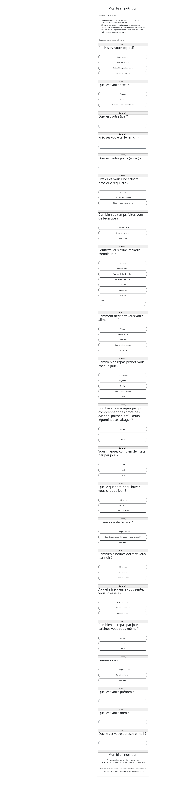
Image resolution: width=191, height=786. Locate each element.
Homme (123, 99)
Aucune (123, 192)
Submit (123, 751)
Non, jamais (122, 542)
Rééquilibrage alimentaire (123, 68)
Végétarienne (123, 334)
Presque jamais (123, 602)
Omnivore (123, 340)
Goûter (123, 386)
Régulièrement (122, 613)
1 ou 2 (123, 434)
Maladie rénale (122, 268)
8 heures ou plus (123, 578)
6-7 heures (123, 572)
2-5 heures (123, 567)
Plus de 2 (122, 475)
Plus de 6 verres (123, 511)
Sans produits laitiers (123, 345)
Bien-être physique (123, 73)
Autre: (102, 301)
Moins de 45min (123, 228)
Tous (123, 440)
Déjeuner (122, 380)
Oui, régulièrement (123, 532)
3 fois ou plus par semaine (123, 203)
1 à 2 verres (123, 500)
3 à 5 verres (123, 505)
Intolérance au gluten (123, 279)
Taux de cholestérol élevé (122, 274)
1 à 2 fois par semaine (123, 198)
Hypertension (123, 290)
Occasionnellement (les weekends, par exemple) (123, 537)
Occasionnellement (123, 608)
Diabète (123, 285)
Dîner (123, 397)
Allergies (123, 295)
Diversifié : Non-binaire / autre (123, 105)
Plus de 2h (123, 238)
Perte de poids (122, 57)
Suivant (122, 44)
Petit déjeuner (123, 375)
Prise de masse (123, 62)
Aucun (122, 429)
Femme (123, 94)
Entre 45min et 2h (123, 233)
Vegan (122, 329)
